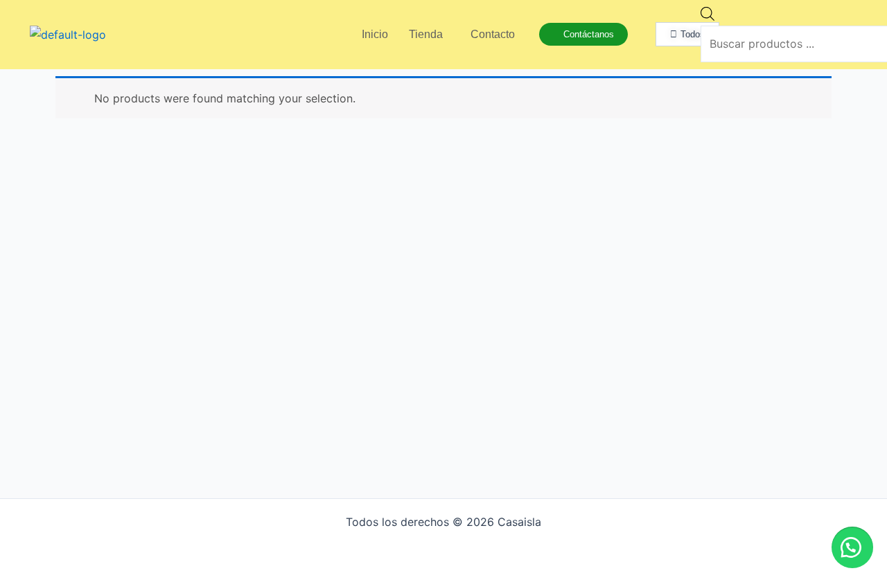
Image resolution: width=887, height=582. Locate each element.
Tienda (426, 34)
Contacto (493, 34)
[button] (852, 547)
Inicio (375, 34)
